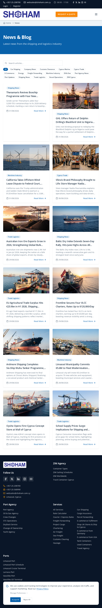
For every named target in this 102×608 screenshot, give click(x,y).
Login (5, 6)
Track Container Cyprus (63, 479)
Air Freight (57, 532)
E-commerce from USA (87, 537)
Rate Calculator (60, 513)
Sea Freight (58, 535)
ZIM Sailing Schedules (63, 472)
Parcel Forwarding (85, 517)
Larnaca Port (8, 572)
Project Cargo (59, 524)
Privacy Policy (42, 588)
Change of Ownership (13, 528)
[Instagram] (82, 2)
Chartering (58, 528)
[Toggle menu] (96, 14)
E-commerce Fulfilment (87, 520)
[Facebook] (73, 2)
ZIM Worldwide (60, 476)
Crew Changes (9, 517)
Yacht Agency (9, 532)
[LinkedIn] (79, 2)
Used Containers (84, 544)
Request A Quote (66, 14)
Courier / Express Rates (63, 517)
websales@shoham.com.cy (18, 493)
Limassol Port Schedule (13, 564)
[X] (76, 2)
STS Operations (10, 520)
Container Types (60, 468)
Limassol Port (9, 561)
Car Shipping (83, 509)
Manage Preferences (18, 593)
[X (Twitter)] (12, 479)
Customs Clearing (61, 539)
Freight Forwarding (61, 520)
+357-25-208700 (13, 486)
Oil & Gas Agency (10, 513)
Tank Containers (84, 541)
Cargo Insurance (84, 513)
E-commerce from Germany (85, 532)
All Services (58, 509)
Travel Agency (83, 548)
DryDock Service (10, 524)
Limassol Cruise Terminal (14, 568)
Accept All (15, 599)
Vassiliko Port (9, 576)
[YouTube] (85, 2)
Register (17, 6)
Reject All (27, 599)
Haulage (56, 543)
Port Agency (8, 509)
